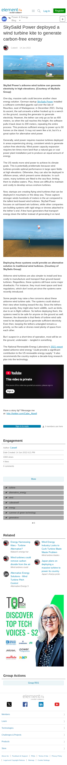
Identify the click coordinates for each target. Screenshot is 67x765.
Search (39, 11)
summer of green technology (22, 513)
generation (14, 518)
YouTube (57, 704)
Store (4, 748)
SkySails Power (45, 101)
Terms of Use (43, 756)
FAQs (33, 756)
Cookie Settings (44, 760)
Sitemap (31, 760)
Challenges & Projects (11, 735)
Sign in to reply (22, 426)
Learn (4, 721)
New (62, 19)
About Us (5, 756)
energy (12, 508)
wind (11, 497)
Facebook (25, 704)
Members (6, 714)
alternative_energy (17, 492)
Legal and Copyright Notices (14, 760)
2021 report (57, 346)
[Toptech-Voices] (33, 665)
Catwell (14, 48)
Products (5, 742)
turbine (12, 488)
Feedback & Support (20, 756)
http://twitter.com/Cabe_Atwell (22, 413)
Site (33, 11)
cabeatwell (14, 503)
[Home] (12, 10)
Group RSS (33, 683)
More (9, 18)
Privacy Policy (57, 756)
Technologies (7, 728)
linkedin (41, 704)
